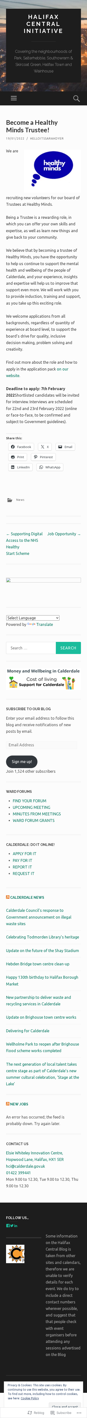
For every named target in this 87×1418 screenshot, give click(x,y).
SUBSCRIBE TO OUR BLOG (28, 709)
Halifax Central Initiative (43, 23)
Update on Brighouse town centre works (41, 1017)
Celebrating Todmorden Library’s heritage (42, 937)
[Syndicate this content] (7, 897)
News (20, 499)
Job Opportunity (64, 534)
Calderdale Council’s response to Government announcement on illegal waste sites (38, 917)
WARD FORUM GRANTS (34, 820)
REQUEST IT (24, 873)
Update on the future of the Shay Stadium (42, 950)
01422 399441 (18, 1173)
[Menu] (14, 98)
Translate (44, 624)
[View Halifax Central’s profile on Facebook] (8, 1226)
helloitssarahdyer (47, 138)
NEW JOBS (19, 1104)
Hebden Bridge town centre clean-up (37, 964)
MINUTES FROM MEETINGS (37, 814)
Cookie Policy (30, 1398)
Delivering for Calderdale (27, 1031)
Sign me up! (22, 761)
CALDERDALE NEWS (27, 897)
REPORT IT (22, 867)
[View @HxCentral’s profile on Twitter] (12, 1226)
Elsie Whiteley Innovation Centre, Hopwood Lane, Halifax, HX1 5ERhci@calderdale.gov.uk (35, 1159)
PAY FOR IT (22, 860)
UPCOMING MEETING (31, 807)
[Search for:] (43, 648)
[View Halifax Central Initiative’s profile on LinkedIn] (16, 1226)
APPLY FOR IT (24, 853)
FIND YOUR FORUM (29, 801)
